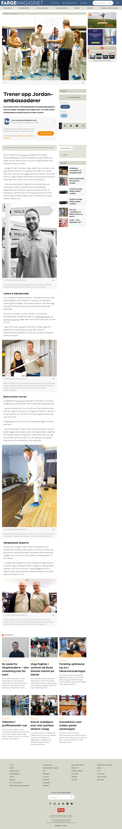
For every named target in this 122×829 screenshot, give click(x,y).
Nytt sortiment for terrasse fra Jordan (76, 180)
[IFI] (61, 813)
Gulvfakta (46, 776)
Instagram (6, 138)
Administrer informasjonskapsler (19, 785)
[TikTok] (59, 803)
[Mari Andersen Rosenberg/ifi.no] (54, 121)
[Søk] (110, 3)
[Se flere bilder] (83, 82)
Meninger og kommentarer (109, 8)
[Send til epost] (83, 126)
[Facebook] (65, 126)
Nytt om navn (101, 773)
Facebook (22, 136)
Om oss (11, 765)
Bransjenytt (7, 8)
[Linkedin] (77, 126)
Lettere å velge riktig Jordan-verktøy (75, 191)
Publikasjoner (47, 765)
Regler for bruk (14, 770)
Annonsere (46, 773)
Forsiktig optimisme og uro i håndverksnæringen (72, 667)
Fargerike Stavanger (11, 319)
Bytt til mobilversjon (15, 782)
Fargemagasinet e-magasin (50, 768)
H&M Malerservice (43, 316)
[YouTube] (72, 803)
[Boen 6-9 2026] (102, 27)
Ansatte (11, 768)
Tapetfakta (46, 779)
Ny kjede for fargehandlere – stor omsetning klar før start (15, 669)
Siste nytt (9, 635)
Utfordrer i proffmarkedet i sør (14, 723)
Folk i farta (74, 773)
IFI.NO (44, 770)
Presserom (46, 785)
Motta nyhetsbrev (46, 133)
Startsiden (6, 13)
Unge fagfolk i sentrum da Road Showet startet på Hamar (42, 669)
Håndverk (90, 8)
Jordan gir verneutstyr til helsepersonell (75, 170)
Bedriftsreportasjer (77, 765)
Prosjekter (100, 779)
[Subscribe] (71, 797)
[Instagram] (55, 803)
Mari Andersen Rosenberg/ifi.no (24, 120)
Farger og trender (61, 8)
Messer (99, 768)
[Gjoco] (102, 61)
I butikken (74, 779)
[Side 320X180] (102, 44)
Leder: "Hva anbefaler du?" (75, 221)
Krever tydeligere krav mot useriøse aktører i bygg (42, 725)
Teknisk (77, 8)
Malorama (20, 401)
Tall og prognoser (42, 8)
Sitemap (11, 776)
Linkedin (29, 136)
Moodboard (46, 782)
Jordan (24, 155)
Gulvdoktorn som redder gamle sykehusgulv (70, 725)
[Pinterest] (71, 126)
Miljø (98, 770)
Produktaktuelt (24, 8)
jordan (64, 115)
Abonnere (12, 779)
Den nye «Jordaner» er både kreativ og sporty (75, 212)
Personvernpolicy (14, 773)
